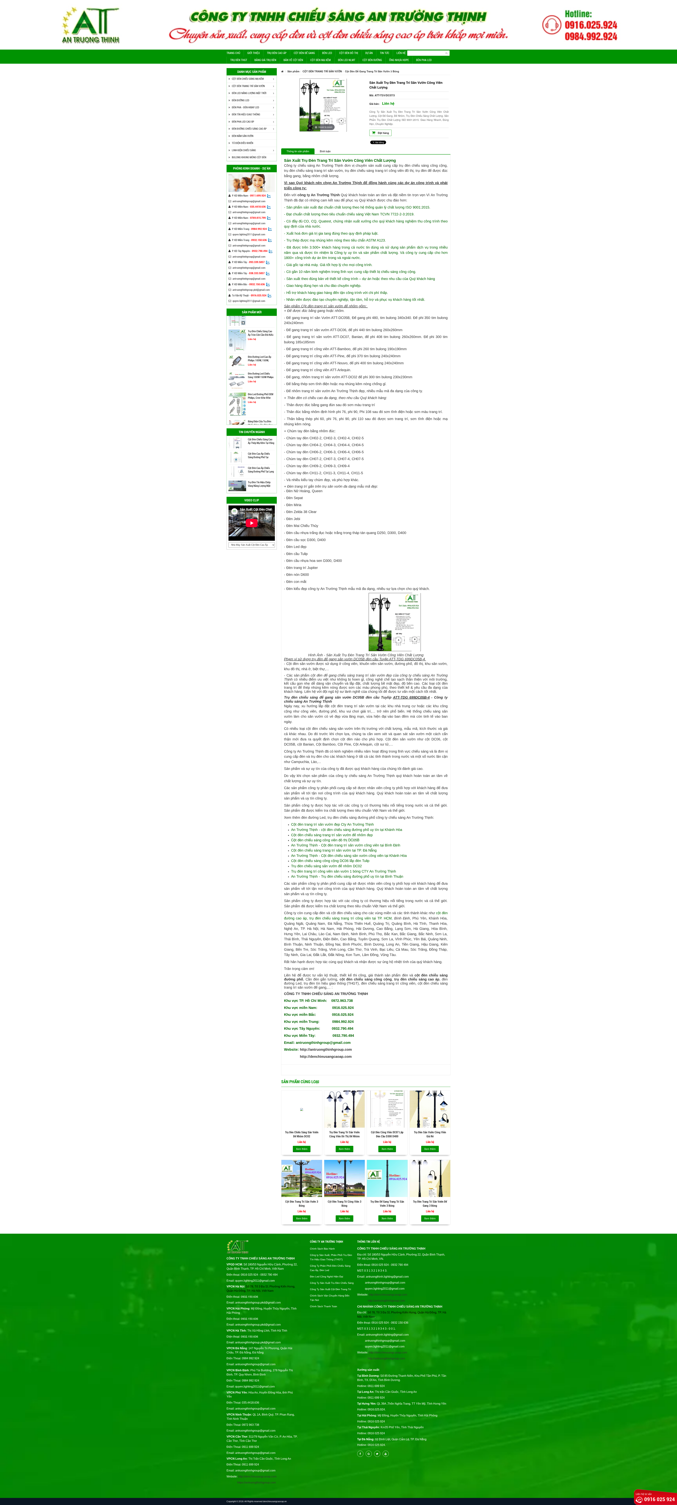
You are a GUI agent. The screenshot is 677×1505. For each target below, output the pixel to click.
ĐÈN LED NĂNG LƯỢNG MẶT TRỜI (249, 93)
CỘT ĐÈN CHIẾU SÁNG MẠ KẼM (248, 78)
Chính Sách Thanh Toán (323, 1306)
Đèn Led (327, 53)
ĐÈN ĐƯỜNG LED (240, 100)
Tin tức (384, 53)
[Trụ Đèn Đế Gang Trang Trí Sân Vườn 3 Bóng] (387, 1178)
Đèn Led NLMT (346, 60)
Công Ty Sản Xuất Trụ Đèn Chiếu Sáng (332, 1282)
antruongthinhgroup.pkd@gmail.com (251, 289)
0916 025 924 (659, 1499)
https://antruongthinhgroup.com (256, 1482)
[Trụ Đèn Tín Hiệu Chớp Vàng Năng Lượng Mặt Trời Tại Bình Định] (237, 442)
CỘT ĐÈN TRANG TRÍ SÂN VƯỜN (248, 86)
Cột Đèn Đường (372, 60)
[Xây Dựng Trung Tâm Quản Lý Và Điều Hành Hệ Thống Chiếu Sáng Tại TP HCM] (237, 485)
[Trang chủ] (282, 71)
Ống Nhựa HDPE (399, 60)
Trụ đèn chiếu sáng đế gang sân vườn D (319, 697)
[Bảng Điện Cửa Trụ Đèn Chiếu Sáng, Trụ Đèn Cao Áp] (237, 342)
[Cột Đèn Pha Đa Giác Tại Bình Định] (237, 457)
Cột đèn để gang (304, 53)
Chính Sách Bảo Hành (322, 1248)
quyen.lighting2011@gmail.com (249, 234)
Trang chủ (233, 53)
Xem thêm (301, 1149)
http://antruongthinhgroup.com (326, 1049)
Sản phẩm (293, 71)
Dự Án (369, 53)
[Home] (338, 24)
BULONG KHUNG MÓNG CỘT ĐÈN (249, 157)
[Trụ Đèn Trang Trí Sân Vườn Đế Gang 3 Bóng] (430, 1178)
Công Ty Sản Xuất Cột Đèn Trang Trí (330, 1289)
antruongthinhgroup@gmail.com (249, 201)
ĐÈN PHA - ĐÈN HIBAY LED (245, 107)
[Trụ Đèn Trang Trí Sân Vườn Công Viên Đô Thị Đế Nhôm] (344, 1109)
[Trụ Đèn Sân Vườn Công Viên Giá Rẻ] (430, 1109)
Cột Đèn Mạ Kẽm (320, 60)
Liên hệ (401, 53)
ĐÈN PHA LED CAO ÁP (243, 121)
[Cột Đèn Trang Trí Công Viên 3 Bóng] (344, 1178)
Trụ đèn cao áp (276, 53)
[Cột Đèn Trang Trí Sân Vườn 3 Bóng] (301, 1178)
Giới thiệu (253, 53)
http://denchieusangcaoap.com (326, 1056)
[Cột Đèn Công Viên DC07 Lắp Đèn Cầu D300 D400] (387, 1109)
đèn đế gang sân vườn (334, 659)
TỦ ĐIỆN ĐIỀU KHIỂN (242, 143)
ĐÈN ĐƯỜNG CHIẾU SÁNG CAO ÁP (249, 128)
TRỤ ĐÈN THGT (238, 60)
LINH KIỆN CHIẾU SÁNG (244, 150)
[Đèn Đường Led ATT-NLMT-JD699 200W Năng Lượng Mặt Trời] (237, 362)
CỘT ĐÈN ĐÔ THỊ (348, 53)
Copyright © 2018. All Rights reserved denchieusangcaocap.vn (257, 1501)
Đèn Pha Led (424, 60)
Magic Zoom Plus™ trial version (303, 82)
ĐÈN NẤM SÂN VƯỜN (242, 136)
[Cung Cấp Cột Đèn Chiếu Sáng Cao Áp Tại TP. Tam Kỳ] (237, 471)
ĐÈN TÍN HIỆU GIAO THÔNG (246, 114)
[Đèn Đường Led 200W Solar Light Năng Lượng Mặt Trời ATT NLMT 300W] (237, 382)
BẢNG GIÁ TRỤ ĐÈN (265, 60)
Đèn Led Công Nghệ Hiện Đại (326, 1276)
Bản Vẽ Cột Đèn (293, 60)
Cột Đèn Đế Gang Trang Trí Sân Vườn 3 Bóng (372, 71)
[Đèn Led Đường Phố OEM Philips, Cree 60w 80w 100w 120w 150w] (237, 322)
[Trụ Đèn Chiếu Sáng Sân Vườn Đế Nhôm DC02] (301, 1109)
